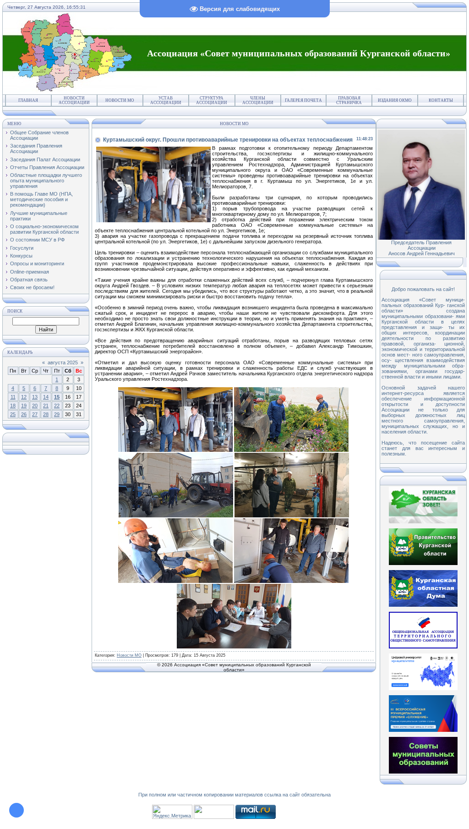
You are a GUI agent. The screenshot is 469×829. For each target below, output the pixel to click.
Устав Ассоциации (165, 100)
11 (13, 397)
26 (24, 414)
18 (13, 405)
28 (46, 414)
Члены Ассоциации (257, 100)
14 (46, 397)
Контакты (441, 100)
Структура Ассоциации (211, 100)
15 (57, 397)
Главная (28, 100)
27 (35, 414)
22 (57, 405)
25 (13, 414)
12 (24, 397)
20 (35, 405)
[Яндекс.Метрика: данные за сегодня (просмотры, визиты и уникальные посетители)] (172, 812)
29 (57, 414)
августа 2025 (63, 362)
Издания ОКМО (395, 100)
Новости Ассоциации (74, 100)
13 (35, 397)
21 (46, 405)
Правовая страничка (349, 100)
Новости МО (119, 100)
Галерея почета (303, 100)
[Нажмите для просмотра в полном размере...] (175, 450)
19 (24, 405)
